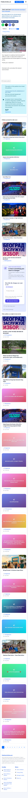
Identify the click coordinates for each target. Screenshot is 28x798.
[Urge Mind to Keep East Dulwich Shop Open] (14, 131)
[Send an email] (9, 24)
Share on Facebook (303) (11, 21)
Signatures (14, 29)
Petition (5, 29)
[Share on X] (6, 24)
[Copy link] (13, 24)
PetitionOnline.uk (6, 2)
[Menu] (25, 2)
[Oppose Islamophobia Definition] (14, 151)
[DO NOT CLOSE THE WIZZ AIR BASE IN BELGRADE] (14, 252)
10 (24, 747)
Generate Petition (13, 301)
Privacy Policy (6, 31)
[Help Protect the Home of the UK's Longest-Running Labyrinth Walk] (14, 191)
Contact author (6, 81)
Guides (4, 767)
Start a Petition (19, 1)
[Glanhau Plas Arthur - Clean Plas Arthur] (14, 232)
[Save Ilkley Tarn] (14, 171)
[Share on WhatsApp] (2, 24)
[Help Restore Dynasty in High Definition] (14, 212)
